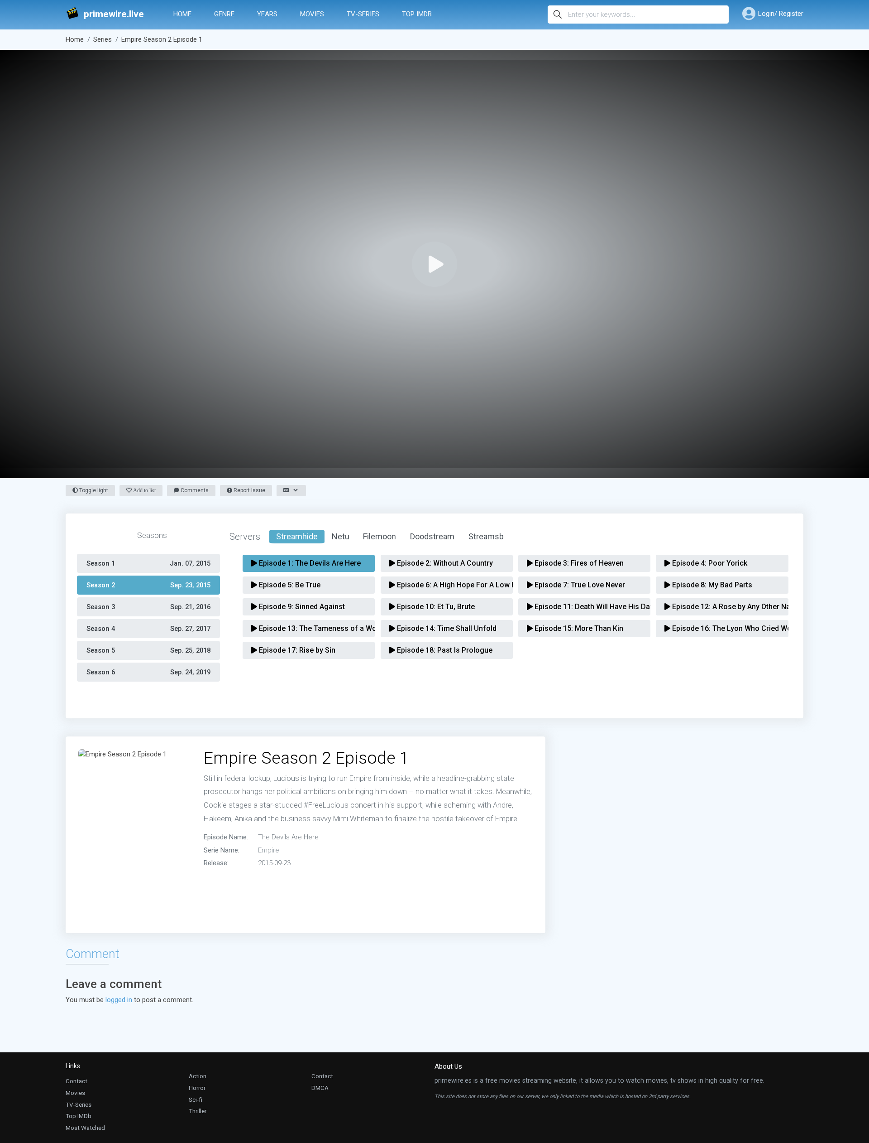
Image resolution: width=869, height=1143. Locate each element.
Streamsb (486, 536)
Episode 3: (578, 563)
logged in (118, 1000)
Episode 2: (444, 563)
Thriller (197, 1110)
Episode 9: (301, 606)
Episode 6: (449, 585)
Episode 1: (309, 563)
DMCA (320, 1087)
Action (197, 1076)
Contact (76, 1081)
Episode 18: (443, 650)
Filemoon (379, 536)
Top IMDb (417, 14)
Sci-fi (195, 1099)
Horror (197, 1087)
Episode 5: (288, 585)
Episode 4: (708, 563)
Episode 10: (435, 606)
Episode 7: (579, 585)
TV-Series (363, 14)
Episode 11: (587, 606)
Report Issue (248, 490)
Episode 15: (578, 628)
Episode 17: (296, 650)
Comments (194, 490)
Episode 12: (724, 606)
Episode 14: (446, 628)
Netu (340, 536)
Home (182, 14)
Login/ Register (780, 14)
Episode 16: (724, 628)
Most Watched (85, 1127)
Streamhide (297, 536)
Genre (224, 14)
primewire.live (114, 14)
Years (267, 14)
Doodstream (432, 536)
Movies (312, 14)
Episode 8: (711, 585)
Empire (268, 850)
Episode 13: (311, 628)
